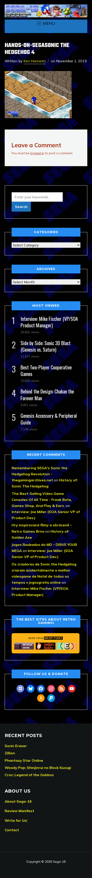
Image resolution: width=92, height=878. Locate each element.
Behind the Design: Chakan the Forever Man (47, 394)
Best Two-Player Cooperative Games (46, 370)
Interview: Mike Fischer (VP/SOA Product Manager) (49, 322)
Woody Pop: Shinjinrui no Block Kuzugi (38, 767)
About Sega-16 (18, 801)
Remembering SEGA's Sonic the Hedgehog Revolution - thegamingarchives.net (39, 474)
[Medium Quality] (45, 646)
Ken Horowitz (34, 61)
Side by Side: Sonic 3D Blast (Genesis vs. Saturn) (46, 346)
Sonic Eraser (16, 746)
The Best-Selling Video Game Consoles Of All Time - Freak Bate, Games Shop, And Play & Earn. (42, 499)
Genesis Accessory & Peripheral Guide (49, 419)
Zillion (10, 753)
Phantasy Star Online (24, 760)
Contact (12, 830)
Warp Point (53, 638)
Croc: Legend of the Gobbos (29, 775)
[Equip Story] (67, 646)
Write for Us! (16, 820)
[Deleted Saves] (24, 646)
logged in (37, 153)
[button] (46, 23)
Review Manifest (19, 811)
